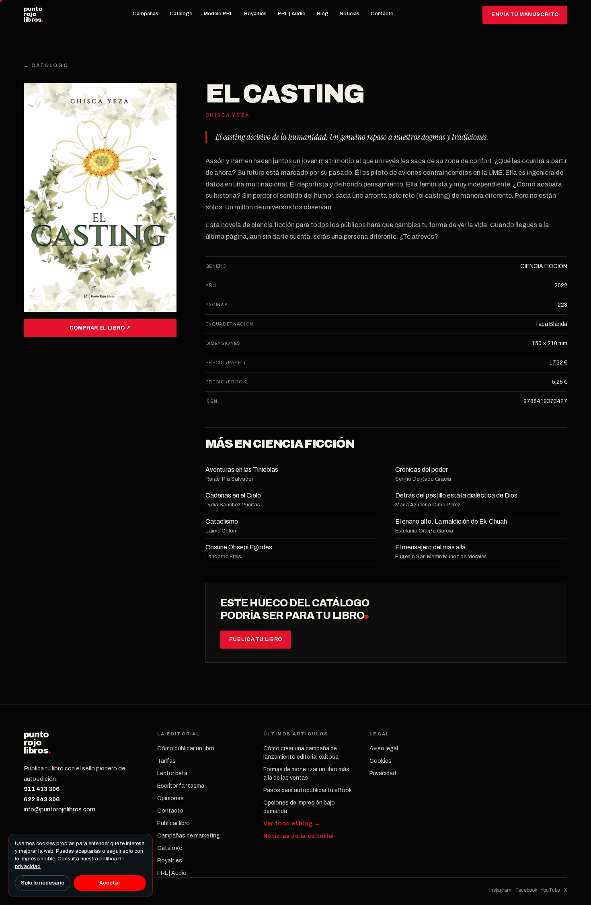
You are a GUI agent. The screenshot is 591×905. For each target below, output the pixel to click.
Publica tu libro (255, 639)
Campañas (145, 13)
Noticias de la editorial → (302, 836)
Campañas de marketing (188, 836)
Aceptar (109, 883)
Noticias (349, 13)
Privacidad (382, 773)
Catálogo (181, 13)
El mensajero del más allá (430, 547)
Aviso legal (383, 748)
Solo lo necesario (42, 883)
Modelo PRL (218, 13)
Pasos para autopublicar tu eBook (307, 790)
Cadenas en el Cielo (233, 495)
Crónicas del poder (421, 469)
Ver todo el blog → (291, 824)
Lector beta (172, 773)
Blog (322, 13)
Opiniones (170, 798)
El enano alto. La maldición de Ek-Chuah (451, 521)
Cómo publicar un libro (185, 748)
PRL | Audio (292, 13)
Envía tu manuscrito (524, 14)
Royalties (255, 13)
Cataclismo (221, 521)
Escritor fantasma (180, 786)
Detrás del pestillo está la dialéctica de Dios (456, 495)
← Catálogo (46, 65)
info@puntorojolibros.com (59, 809)
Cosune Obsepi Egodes (238, 547)
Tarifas (166, 761)
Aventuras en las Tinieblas (241, 469)
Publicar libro (173, 823)
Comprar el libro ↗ (100, 328)
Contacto (382, 13)
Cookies (380, 761)
